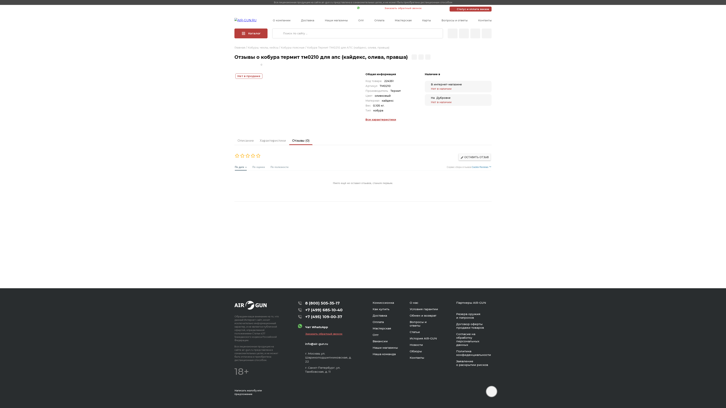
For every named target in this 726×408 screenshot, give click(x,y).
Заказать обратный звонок (403, 8)
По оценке (258, 167)
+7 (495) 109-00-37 (337, 8)
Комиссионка (383, 302)
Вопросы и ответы (454, 20)
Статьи (415, 332)
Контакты (485, 20)
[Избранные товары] (475, 33)
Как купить (381, 309)
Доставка (307, 20)
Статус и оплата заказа (473, 9)
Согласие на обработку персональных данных (467, 339)
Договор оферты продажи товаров (470, 325)
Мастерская (403, 20)
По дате (240, 167)
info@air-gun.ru (316, 344)
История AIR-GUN (423, 338)
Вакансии (380, 341)
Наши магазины (336, 20)
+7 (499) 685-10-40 (299, 8)
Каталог (254, 33)
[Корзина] (487, 33)
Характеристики (273, 140)
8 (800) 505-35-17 (322, 303)
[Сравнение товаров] (464, 33)
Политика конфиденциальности (473, 353)
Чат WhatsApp (370, 8)
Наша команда (384, 354)
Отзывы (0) (300, 140)
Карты (426, 20)
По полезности (280, 167)
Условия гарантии (424, 309)
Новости (416, 345)
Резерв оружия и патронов (468, 315)
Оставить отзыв (476, 157)
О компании (281, 20)
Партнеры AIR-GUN (471, 302)
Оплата (379, 20)
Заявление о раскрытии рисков (472, 363)
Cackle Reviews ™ (481, 166)
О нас (414, 302)
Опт (361, 20)
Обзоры (416, 351)
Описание (245, 140)
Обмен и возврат (423, 315)
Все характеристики (380, 119)
